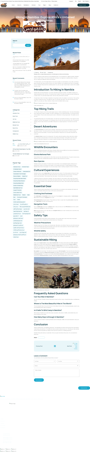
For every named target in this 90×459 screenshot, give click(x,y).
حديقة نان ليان (16, 204)
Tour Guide (3, 425)
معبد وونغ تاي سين (23, 232)
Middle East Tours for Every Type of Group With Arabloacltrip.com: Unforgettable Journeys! (22, 86)
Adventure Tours (16, 113)
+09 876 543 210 (6, 435)
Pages (44, 5)
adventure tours (16, 166)
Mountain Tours (16, 125)
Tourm (7, 456)
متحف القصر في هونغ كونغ (18, 218)
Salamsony (37, 72)
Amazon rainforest (17, 171)
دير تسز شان (15, 206)
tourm (15, 97)
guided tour (24, 176)
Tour (14, 199)
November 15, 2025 (23, 145)
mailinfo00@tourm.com (7, 437)
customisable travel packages (19, 173)
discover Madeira (16, 176)
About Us (19, 5)
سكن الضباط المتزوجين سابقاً (25, 206)
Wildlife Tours (15, 133)
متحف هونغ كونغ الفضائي (17, 220)
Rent (14, 197)
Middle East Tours (16, 122)
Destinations (26, 5)
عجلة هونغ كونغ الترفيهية (17, 211)
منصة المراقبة (15, 237)
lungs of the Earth (17, 190)
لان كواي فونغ (15, 215)
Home (13, 5)
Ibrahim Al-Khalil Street (18, 185)
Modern (24, 194)
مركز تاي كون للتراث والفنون (18, 227)
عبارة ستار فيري (26, 208)
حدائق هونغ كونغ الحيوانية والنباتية (19, 201)
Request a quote (82, 5)
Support (79, 1)
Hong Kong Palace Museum (19, 180)
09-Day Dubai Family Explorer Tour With (21, 149)
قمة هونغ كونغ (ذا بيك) (26, 213)
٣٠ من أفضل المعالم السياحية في (24, 143)
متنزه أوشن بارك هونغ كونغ (18, 225)
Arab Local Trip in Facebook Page (1, 402)
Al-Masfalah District (17, 169)
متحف (21, 215)
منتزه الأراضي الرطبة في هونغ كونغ (19, 234)
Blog (49, 5)
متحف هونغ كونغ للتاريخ (17, 222)
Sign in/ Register (86, 1)
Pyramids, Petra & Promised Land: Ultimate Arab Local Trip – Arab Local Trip (21, 91)
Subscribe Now (84, 388)
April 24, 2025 (16, 150)
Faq (75, 1)
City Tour (14, 119)
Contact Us (56, 5)
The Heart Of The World (22, 197)
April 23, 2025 (16, 155)
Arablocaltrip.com (26, 171)
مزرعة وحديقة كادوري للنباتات (18, 229)
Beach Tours (15, 116)
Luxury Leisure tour (17, 192)
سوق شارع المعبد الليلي (17, 208)
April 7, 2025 (44, 72)
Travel (18, 199)
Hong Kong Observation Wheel (19, 178)
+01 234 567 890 (6, 433)
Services (33, 5)
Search (15, 40)
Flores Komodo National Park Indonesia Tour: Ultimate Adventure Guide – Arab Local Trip (22, 83)
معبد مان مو (15, 232)
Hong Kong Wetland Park (18, 183)
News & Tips (15, 128)
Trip (39, 5)
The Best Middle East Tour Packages (21, 153)
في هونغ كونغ (26, 211)
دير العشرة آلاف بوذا (23, 204)
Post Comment (39, 380)
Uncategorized (32, 23)
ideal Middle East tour (17, 187)
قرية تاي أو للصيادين (17, 213)
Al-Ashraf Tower (25, 166)
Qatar (28, 194)
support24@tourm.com (7, 439)
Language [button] (71, 1)
